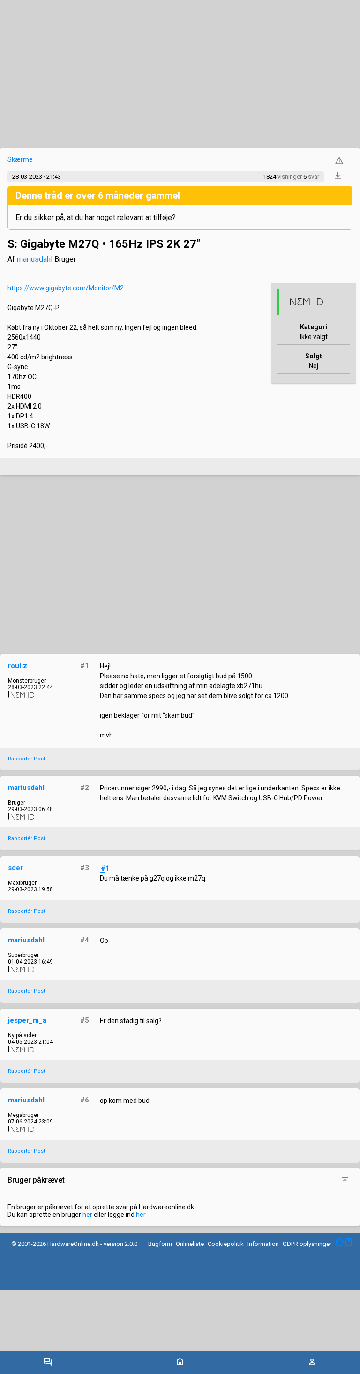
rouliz (17, 665)
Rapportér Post (26, 759)
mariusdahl (34, 259)
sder (15, 868)
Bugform (160, 1243)
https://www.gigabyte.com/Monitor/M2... (68, 288)
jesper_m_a (27, 1020)
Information (263, 1243)
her (87, 1214)
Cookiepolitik (226, 1243)
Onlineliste (190, 1243)
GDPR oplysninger (307, 1243)
